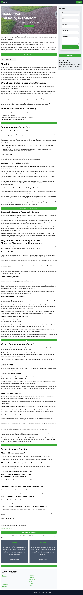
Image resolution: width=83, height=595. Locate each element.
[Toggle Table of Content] (13, 59)
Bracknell (31, 577)
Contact (79, 2)
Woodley (4, 582)
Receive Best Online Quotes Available (28, 208)
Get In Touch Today (28, 54)
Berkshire (4, 578)
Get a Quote (28, 26)
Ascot (30, 581)
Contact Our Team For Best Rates (28, 123)
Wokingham (5, 584)
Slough (31, 585)
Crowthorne (32, 575)
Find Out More (29, 445)
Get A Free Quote (28, 566)
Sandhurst (4, 586)
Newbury (3, 528)
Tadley (6, 528)
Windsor (31, 583)
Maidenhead (32, 579)
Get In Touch (70, 55)
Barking (10, 528)
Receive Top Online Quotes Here (29, 340)
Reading (4, 580)
